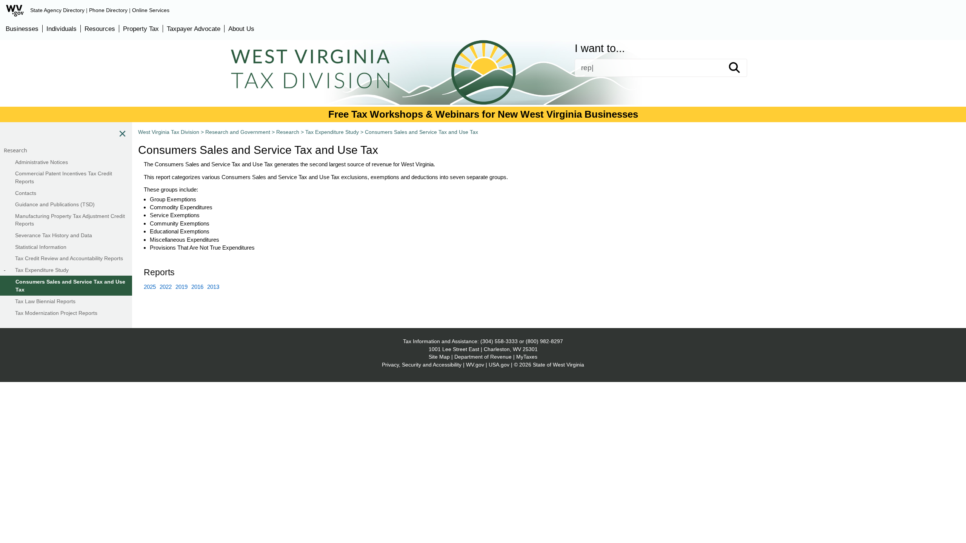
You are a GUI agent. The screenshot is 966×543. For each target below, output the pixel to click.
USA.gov (499, 365)
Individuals (61, 28)
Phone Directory (108, 10)
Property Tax (141, 28)
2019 (181, 287)
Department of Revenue (483, 357)
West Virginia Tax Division (168, 132)
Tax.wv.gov (698, 86)
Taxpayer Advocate (193, 28)
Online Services (150, 10)
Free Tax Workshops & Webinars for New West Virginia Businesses (483, 114)
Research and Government (237, 132)
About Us (241, 28)
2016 (197, 287)
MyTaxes (526, 357)
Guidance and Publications (387, 86)
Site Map (439, 357)
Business (502, 86)
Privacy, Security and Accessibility (421, 365)
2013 (213, 287)
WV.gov (475, 365)
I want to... (600, 48)
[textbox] (661, 68)
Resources (100, 28)
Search (741, 68)
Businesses (22, 28)
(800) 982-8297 (544, 341)
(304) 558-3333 (499, 341)
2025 (150, 287)
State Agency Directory (57, 10)
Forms (274, 86)
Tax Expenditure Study (332, 132)
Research (287, 132)
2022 (166, 287)
